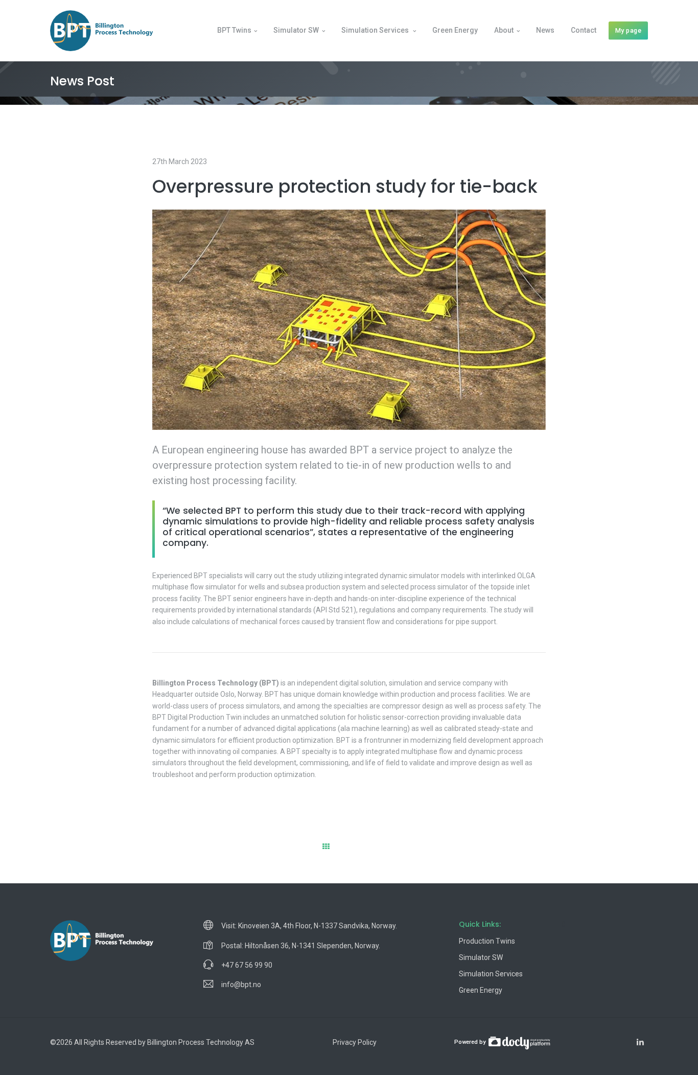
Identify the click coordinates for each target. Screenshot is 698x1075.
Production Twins (487, 941)
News (545, 30)
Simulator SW (296, 30)
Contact (583, 30)
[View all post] (326, 846)
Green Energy (455, 30)
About (504, 30)
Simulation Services (491, 974)
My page (628, 30)
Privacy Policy (355, 1042)
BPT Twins (234, 30)
